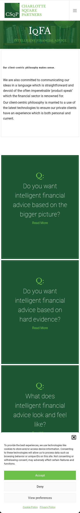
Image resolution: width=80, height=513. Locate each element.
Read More (40, 223)
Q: (40, 175)
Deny (40, 486)
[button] (74, 437)
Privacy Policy (47, 507)
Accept (40, 475)
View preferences (40, 498)
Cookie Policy (30, 507)
